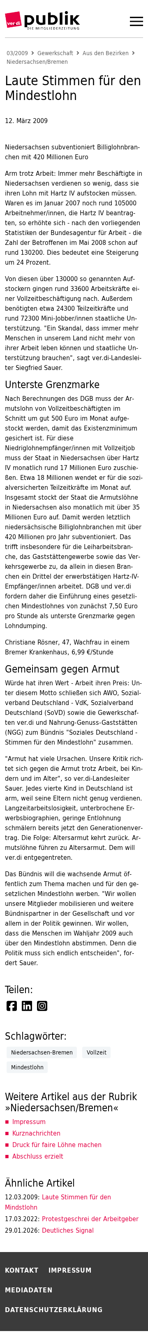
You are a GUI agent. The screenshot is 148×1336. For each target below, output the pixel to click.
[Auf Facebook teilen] (12, 1006)
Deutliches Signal (49, 1230)
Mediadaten (29, 1290)
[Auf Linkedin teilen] (27, 1006)
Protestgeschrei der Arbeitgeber (72, 1218)
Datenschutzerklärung (54, 1310)
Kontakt (22, 1270)
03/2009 (17, 53)
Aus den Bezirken (106, 53)
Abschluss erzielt (37, 1156)
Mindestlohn (27, 1067)
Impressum (29, 1121)
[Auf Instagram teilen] (43, 1006)
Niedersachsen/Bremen (37, 62)
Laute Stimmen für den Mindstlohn (58, 1202)
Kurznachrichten (36, 1133)
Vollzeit (96, 1052)
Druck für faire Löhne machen (57, 1144)
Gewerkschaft (55, 53)
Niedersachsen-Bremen (42, 1052)
